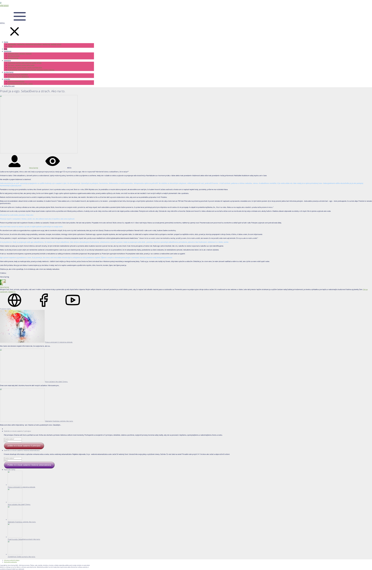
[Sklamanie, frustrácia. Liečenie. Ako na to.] (15, 519)
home (6, 42)
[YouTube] (72, 307)
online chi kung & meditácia (18, 74)
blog (5, 49)
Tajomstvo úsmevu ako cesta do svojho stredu (24, 63)
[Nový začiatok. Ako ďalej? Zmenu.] (15, 502)
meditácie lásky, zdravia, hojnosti (19, 54)
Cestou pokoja (13, 58)
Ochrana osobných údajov (11, 560)
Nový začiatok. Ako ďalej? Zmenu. (56, 382)
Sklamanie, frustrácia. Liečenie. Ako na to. (59, 421)
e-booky (7, 79)
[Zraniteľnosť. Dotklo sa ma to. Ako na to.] (15, 554)
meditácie (7, 51)
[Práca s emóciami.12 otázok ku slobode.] (15, 485)
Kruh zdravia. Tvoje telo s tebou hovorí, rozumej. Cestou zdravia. (31, 70)
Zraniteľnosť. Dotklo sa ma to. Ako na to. (21, 557)
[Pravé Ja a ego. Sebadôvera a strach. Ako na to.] (15, 537)
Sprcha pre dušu (14, 56)
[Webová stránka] (14, 307)
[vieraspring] (4, 5)
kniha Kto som (9, 86)
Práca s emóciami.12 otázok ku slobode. (59, 342)
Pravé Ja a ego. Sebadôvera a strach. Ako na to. (24, 539)
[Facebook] (43, 307)
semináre (7, 60)
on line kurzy (8, 72)
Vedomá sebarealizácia (16, 81)
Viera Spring (33, 168)
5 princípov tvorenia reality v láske (20, 84)
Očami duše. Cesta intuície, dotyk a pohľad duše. (25, 67)
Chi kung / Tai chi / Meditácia (18, 77)
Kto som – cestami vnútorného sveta (21, 65)
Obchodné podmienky (10, 562)
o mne (10, 47)
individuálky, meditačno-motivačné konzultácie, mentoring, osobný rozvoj (34, 44)
